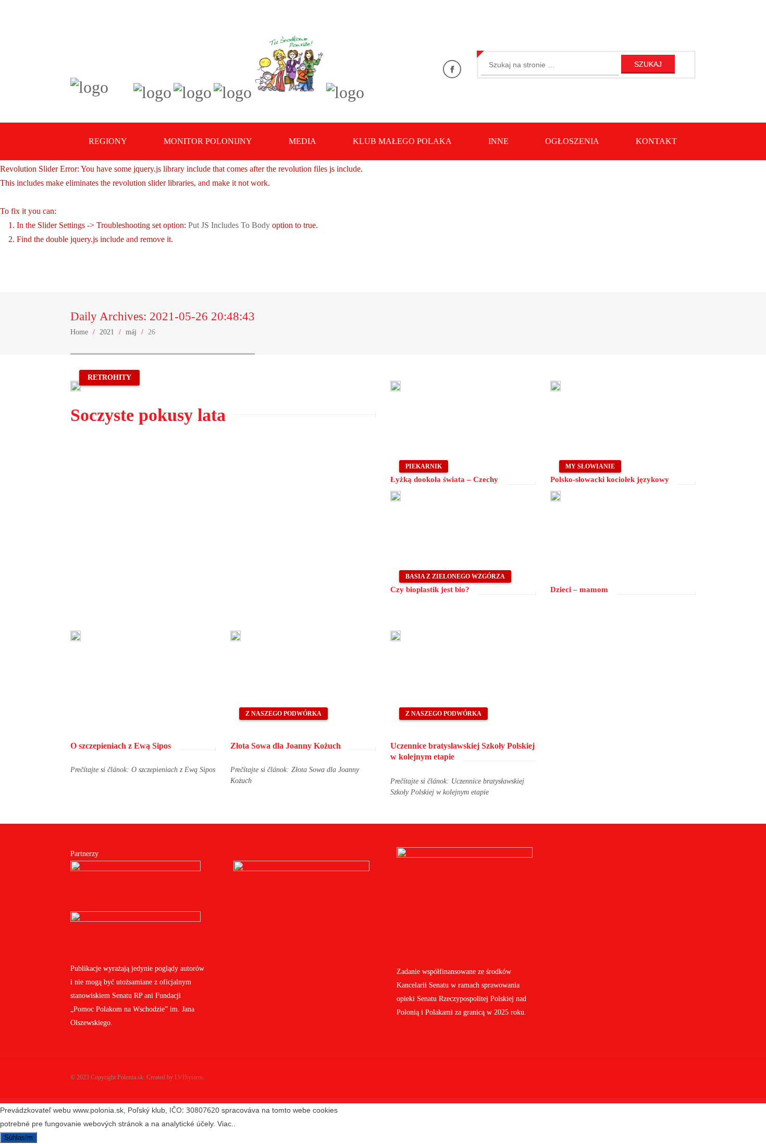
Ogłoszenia (572, 141)
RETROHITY (109, 377)
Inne (498, 141)
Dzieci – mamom (579, 589)
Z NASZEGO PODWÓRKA (283, 713)
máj (131, 332)
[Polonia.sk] (89, 87)
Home (79, 332)
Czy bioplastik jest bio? (430, 589)
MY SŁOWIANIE (590, 466)
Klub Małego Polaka (402, 141)
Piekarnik (423, 466)
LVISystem (189, 1077)
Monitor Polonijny (208, 141)
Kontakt (656, 141)
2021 (107, 332)
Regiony (108, 141)
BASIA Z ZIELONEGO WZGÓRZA (455, 576)
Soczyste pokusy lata (148, 415)
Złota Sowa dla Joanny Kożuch (285, 745)
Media (302, 141)
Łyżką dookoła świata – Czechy (444, 479)
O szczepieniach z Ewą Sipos (120, 745)
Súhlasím (18, 1137)
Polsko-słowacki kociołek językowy (609, 479)
